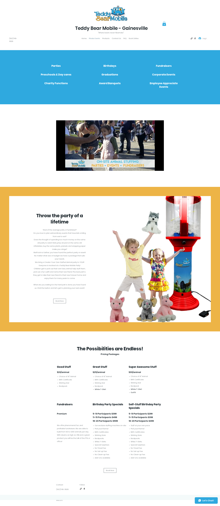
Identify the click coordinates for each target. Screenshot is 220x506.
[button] (164, 23)
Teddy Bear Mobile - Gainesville (111, 28)
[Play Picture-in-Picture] (156, 167)
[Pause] (59, 167)
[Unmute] (63, 167)
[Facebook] (195, 38)
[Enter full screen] (160, 167)
